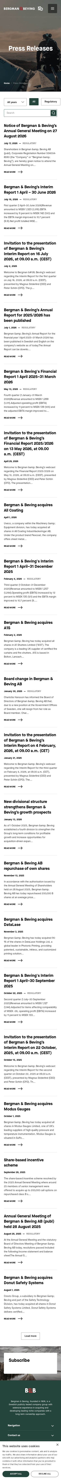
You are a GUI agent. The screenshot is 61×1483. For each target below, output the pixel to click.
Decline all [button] (45, 1474)
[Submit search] (53, 113)
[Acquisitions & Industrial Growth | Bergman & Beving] (19, 8)
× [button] (57, 1445)
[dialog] (30, 1462)
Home (7, 83)
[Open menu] (52, 8)
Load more (30, 1336)
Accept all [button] (16, 1474)
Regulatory (51, 101)
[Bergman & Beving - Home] (30, 1390)
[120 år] (41, 8)
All (34, 101)
